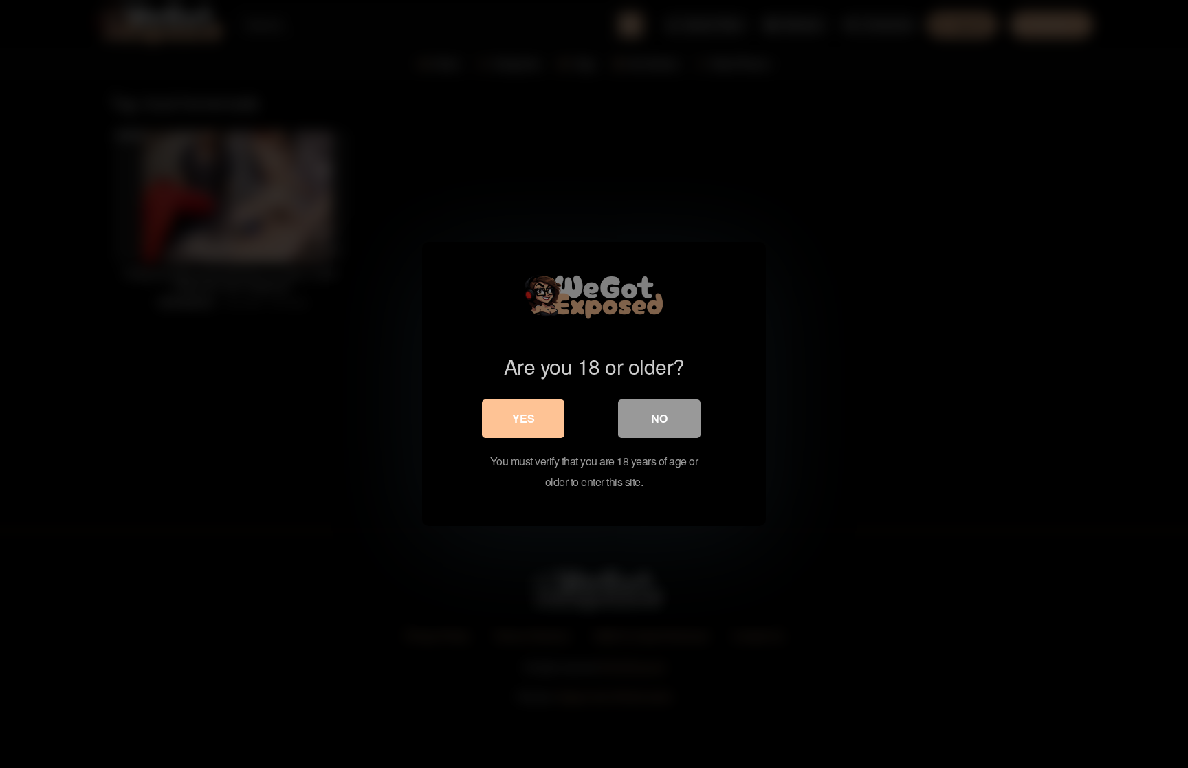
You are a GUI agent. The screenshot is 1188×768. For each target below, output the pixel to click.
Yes (523, 418)
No (659, 418)
